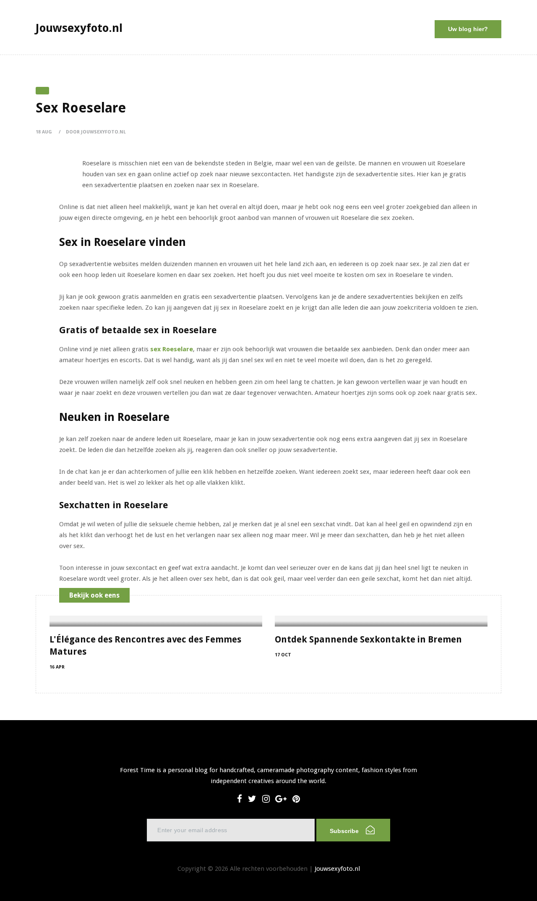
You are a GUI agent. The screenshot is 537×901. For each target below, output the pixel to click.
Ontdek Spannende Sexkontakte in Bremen (368, 639)
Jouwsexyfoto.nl (337, 868)
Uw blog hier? (468, 29)
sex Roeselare (171, 349)
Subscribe (345, 831)
